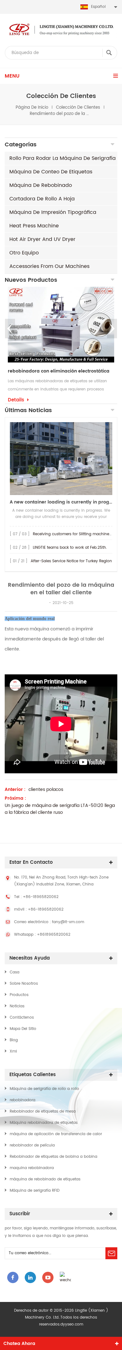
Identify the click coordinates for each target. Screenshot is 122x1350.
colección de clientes (78, 107)
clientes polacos (45, 789)
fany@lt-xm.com (68, 922)
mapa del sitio (23, 1029)
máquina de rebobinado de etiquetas (45, 1179)
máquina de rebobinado (40, 185)
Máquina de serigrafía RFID (34, 1191)
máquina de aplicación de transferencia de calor (56, 1134)
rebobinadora (22, 1100)
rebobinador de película (32, 1145)
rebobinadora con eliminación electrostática (58, 371)
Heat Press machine (34, 226)
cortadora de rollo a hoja (42, 199)
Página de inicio (32, 107)
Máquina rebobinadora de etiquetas (44, 1123)
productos (19, 995)
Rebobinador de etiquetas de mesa (43, 1111)
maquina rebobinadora (32, 1168)
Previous (10, 328)
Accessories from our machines (49, 266)
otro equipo (24, 253)
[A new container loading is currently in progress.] (61, 458)
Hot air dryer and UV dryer (42, 239)
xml (13, 1051)
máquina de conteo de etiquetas (50, 172)
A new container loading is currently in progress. (61, 502)
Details (16, 400)
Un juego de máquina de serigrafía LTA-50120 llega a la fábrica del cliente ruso (60, 809)
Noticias (17, 1006)
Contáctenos (22, 1018)
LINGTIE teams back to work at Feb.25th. (70, 548)
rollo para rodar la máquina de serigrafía (62, 158)
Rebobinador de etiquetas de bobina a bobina (53, 1157)
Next (112, 328)
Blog (14, 1040)
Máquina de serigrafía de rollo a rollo (44, 1089)
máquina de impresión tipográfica (52, 212)
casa (14, 972)
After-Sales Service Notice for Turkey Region (71, 561)
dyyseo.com (71, 1324)
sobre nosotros (24, 984)
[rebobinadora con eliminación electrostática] (61, 324)
